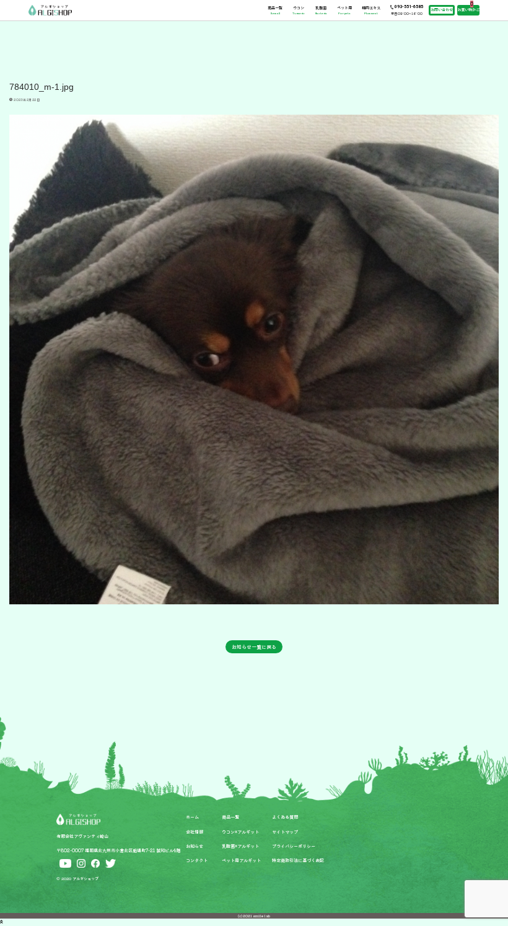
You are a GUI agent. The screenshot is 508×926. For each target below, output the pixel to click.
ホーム (192, 817)
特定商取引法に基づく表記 (298, 860)
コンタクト (197, 860)
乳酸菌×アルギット (240, 846)
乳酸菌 (321, 10)
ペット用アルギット (241, 860)
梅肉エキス (371, 10)
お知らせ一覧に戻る (254, 646)
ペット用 (344, 10)
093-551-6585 (409, 6)
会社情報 (194, 832)
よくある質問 (285, 817)
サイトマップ (285, 832)
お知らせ (194, 846)
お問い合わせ (442, 9)
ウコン (298, 10)
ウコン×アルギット (240, 832)
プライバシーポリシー (293, 846)
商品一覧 (275, 10)
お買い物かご (468, 9)
